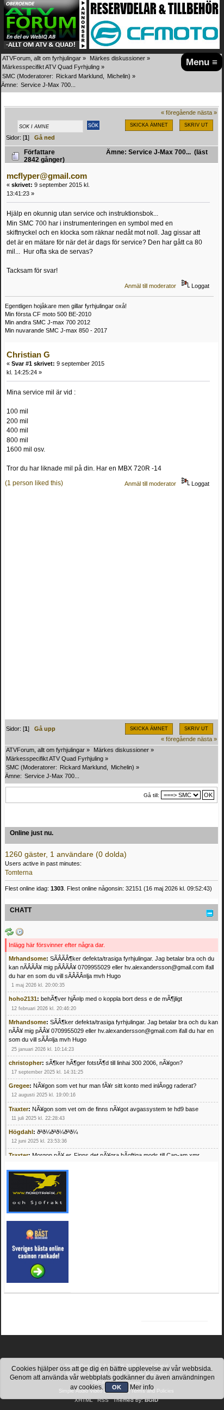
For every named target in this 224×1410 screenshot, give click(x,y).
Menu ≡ (201, 62)
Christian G (28, 354)
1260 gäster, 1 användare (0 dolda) (66, 854)
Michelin (117, 76)
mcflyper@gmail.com (47, 175)
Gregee (19, 1085)
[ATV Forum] (45, 47)
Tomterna (19, 872)
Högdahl (21, 1132)
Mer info (142, 1387)
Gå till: (151, 795)
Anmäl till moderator (150, 286)
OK (116, 1387)
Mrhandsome (27, 958)
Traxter (18, 1109)
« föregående (178, 112)
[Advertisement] (112, 607)
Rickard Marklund (79, 76)
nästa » (207, 112)
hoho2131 (23, 998)
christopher (25, 1063)
